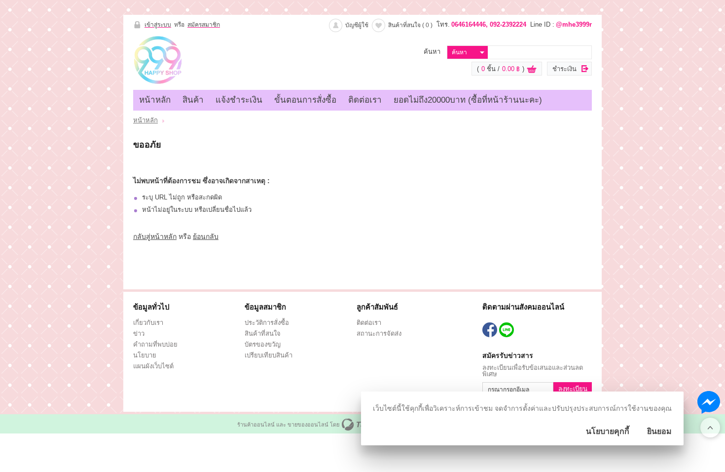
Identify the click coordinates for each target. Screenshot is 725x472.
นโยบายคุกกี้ (607, 431)
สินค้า (193, 100)
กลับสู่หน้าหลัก (155, 236)
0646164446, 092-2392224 (488, 24)
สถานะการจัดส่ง (379, 333)
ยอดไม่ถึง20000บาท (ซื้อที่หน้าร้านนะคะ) (468, 100)
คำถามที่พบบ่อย (155, 344)
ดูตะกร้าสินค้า (532, 69)
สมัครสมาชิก (203, 24)
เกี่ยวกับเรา (148, 322)
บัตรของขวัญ (263, 344)
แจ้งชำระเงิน (239, 100)
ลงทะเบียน (572, 389)
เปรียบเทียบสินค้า (268, 355)
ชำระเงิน (564, 69)
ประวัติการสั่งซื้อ (267, 322)
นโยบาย (144, 355)
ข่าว (139, 333)
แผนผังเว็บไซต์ (153, 366)
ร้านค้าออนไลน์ (256, 425)
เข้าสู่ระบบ (158, 24)
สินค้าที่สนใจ (410, 25)
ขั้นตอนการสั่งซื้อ (305, 100)
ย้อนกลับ (205, 236)
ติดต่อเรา (365, 100)
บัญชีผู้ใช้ (356, 25)
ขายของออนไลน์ (308, 425)
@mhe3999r (574, 24)
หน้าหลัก (155, 100)
